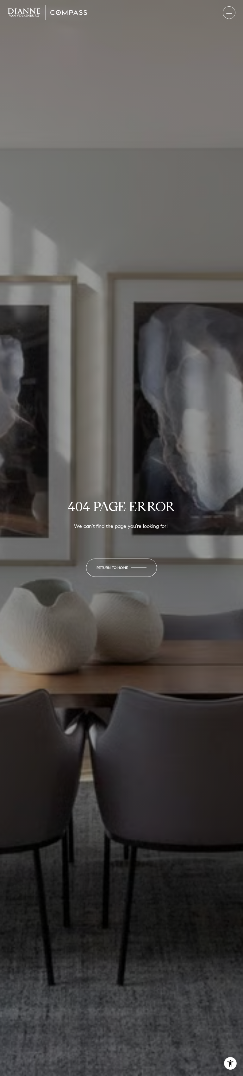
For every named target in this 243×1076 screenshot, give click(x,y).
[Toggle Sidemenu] (229, 12)
